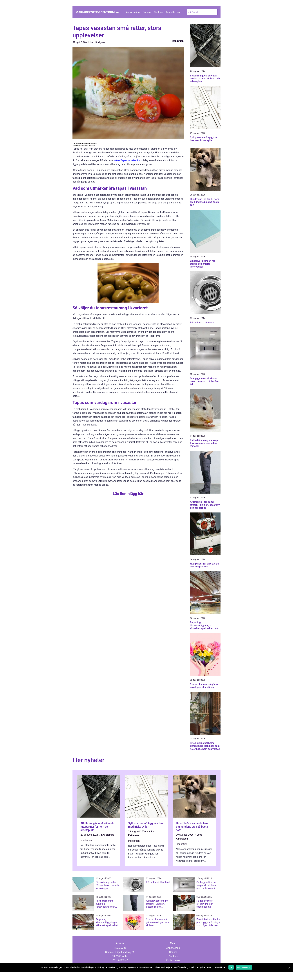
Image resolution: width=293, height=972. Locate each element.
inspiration (178, 41)
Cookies (158, 12)
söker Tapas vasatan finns (128, 160)
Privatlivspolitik (243, 967)
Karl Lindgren (97, 42)
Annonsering (133, 12)
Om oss (147, 12)
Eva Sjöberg (107, 834)
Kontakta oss (173, 12)
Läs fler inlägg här (128, 493)
